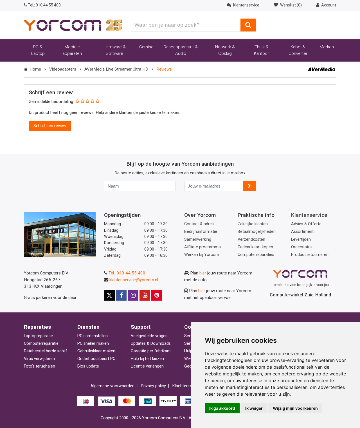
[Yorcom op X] (109, 295)
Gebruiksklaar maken (96, 351)
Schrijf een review (49, 125)
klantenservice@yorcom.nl (133, 279)
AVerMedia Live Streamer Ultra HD (116, 69)
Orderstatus (301, 247)
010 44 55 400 (44, 5)
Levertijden (301, 239)
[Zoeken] (248, 25)
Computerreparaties (256, 254)
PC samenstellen (92, 336)
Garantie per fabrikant (151, 351)
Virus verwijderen (39, 358)
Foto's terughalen (39, 366)
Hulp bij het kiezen (147, 358)
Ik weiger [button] (254, 408)
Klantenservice (309, 215)
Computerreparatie (41, 343)
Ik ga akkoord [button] (222, 408)
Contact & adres (199, 224)
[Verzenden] (249, 186)
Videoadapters (62, 69)
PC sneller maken (93, 343)
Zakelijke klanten (253, 224)
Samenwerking (197, 239)
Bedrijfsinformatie (200, 231)
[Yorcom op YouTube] (145, 295)
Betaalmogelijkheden (257, 231)
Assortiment (302, 231)
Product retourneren (309, 254)
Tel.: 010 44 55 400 (127, 273)
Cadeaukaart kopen (255, 247)
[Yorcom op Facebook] (121, 295)
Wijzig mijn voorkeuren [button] (295, 408)
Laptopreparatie (38, 336)
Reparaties (37, 327)
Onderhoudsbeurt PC (96, 358)
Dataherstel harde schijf (45, 351)
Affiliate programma (202, 247)
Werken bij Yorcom (201, 254)
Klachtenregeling (187, 386)
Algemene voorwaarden (112, 386)
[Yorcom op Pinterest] (156, 295)
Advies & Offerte (306, 224)
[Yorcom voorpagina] (73, 24)
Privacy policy (153, 386)
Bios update (88, 366)
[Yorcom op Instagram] (133, 295)
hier (202, 273)
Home (35, 69)
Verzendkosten (251, 239)
